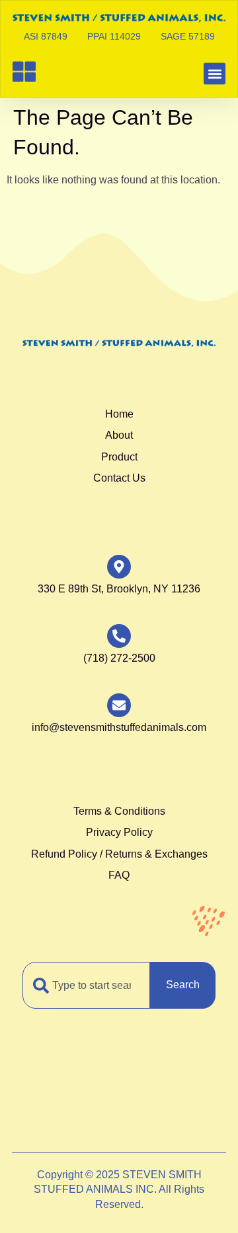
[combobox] (86, 985)
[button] (214, 73)
